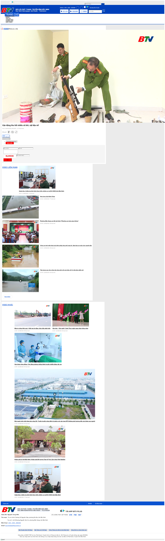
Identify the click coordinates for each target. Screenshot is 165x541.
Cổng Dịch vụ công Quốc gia (79, 530)
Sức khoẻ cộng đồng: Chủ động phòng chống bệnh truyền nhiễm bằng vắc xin (38, 364)
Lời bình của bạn (11, 141)
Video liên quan (9, 167)
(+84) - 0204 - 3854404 (14, 523)
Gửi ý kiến (9, 143)
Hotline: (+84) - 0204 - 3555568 (67, 7)
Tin (85, 11)
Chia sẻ (7, 136)
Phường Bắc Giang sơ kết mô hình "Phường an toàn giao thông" (59, 221)
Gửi (8, 160)
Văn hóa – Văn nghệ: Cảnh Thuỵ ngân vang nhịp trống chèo (70, 328)
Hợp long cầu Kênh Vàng (47, 196)
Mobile (90, 503)
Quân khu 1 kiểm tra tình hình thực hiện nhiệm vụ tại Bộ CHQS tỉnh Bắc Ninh (41, 191)
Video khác (7, 305)
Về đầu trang (98, 503)
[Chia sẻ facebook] (8, 132)
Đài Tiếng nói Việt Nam (41, 530)
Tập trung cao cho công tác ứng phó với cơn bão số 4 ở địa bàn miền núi (62, 270)
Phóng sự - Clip (13, 28)
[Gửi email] (12, 132)
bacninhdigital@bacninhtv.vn (13, 525)
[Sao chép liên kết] (16, 132)
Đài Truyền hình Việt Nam (25, 530)
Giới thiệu (9, 22)
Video (75, 11)
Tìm (103, 4)
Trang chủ (5, 503)
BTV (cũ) (65, 11)
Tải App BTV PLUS (19, 2)
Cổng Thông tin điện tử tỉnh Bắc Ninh (59, 530)
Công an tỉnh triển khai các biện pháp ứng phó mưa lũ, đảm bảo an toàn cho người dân (66, 245)
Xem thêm (7, 296)
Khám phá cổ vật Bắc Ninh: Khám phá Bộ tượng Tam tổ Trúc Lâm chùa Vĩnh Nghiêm (40, 459)
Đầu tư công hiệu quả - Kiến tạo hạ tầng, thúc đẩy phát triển (32, 328)
